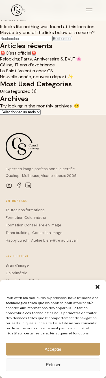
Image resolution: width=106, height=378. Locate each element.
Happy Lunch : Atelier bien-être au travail (41, 240)
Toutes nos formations (25, 210)
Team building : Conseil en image (34, 232)
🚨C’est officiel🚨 (18, 53)
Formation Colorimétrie (26, 217)
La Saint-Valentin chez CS (26, 71)
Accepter (53, 349)
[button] (97, 287)
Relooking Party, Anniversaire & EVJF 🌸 (41, 59)
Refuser (53, 364)
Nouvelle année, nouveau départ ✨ (36, 77)
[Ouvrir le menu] (89, 10)
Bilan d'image (17, 265)
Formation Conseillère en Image (33, 225)
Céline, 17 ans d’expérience (27, 65)
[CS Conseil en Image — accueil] (18, 10)
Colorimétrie (16, 273)
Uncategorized (15, 91)
